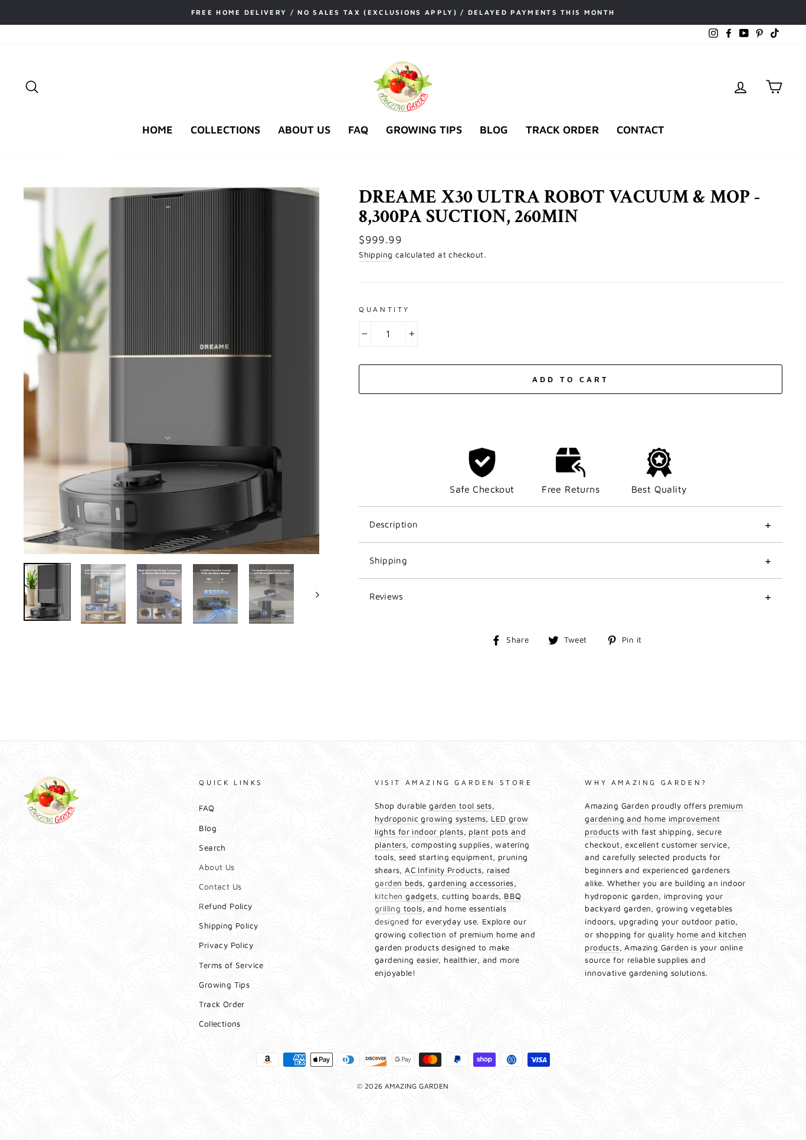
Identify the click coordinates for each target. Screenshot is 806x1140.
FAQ (358, 129)
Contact (640, 129)
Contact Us (220, 886)
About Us (304, 129)
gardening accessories (470, 883)
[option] (403, 12)
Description (393, 524)
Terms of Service (231, 965)
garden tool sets (460, 805)
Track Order (562, 129)
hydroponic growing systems (430, 818)
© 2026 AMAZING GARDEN (402, 1086)
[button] (570, 407)
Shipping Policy (228, 925)
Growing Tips (424, 129)
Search (212, 847)
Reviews (386, 596)
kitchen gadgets (406, 896)
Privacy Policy (226, 945)
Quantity (384, 309)
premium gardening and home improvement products (664, 818)
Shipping (375, 254)
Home (157, 129)
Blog (494, 129)
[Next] (311, 594)
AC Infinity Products (443, 870)
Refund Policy (225, 906)
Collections (225, 129)
